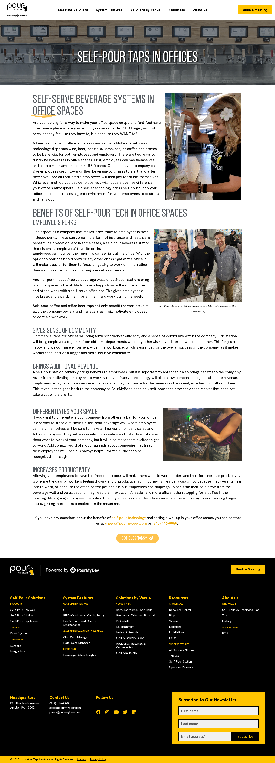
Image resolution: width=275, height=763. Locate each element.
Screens (15, 646)
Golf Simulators (126, 653)
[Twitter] (125, 712)
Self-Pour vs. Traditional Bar (240, 610)
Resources (176, 9)
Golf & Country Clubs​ (130, 638)
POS (225, 633)
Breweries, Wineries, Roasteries (137, 615)
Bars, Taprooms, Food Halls (134, 610)
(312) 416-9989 (164, 523)
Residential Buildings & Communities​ (131, 645)
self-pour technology (129, 517)
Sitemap (81, 759)
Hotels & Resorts (127, 632)
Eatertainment (125, 627)
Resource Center (180, 610)
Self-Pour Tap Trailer (24, 621)
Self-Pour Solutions (73, 9)
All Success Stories (181, 650)
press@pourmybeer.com (65, 712)
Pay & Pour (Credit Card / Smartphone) (80, 623)
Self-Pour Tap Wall (22, 610)
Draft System (19, 633)
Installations (176, 632)
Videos (173, 621)
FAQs (172, 638)
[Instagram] (107, 712)
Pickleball (122, 621)
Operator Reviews (181, 667)
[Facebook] (98, 712)
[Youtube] (116, 712)
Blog (172, 615)
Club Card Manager (76, 637)
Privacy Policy (98, 759)
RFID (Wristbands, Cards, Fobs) (83, 615)
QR (65, 610)
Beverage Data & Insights (79, 655)
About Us (200, 9)
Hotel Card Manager (76, 643)
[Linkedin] (134, 712)
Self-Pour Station (21, 615)
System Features (109, 9)
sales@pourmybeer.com (65, 708)
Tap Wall (174, 656)
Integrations (18, 651)
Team (225, 615)
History (226, 621)
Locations (175, 627)
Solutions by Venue (145, 9)
